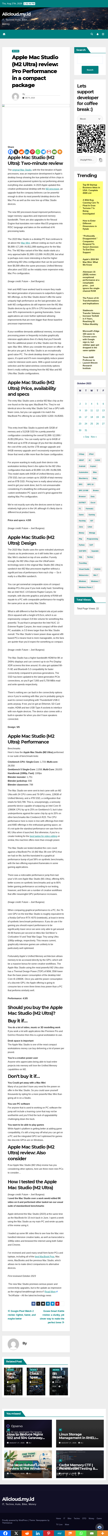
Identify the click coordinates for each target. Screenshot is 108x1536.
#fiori (91, 454)
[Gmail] (48, 151)
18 (91, 417)
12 (97, 410)
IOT (91, 521)
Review (15, 51)
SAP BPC (82, 551)
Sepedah (94, 551)
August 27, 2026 (17, 1443)
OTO (84, 1518)
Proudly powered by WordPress (15, 1520)
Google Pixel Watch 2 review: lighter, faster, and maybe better (22, 1315)
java (81, 527)
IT (8, 1430)
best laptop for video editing (43, 836)
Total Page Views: (86, 608)
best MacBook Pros (44, 1256)
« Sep (86, 437)
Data (92, 497)
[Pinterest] (32, 151)
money (81, 533)
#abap (81, 454)
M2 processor (52, 189)
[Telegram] (43, 151)
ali (30, 1443)
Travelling (83, 563)
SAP (91, 545)
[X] (16, 151)
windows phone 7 (86, 587)
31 (86, 430)
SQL (80, 557)
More (67, 1524)
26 (97, 424)
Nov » (94, 437)
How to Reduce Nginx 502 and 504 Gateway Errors (25, 1437)
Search (81, 50)
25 (91, 424)
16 (80, 417)
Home (58, 1518)
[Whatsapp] (37, 151)
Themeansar (7, 1523)
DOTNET (82, 503)
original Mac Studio (22, 170)
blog (94, 478)
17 (86, 417)
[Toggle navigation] (103, 34)
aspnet (93, 466)
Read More (50, 1291)
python (82, 545)
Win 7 (95, 575)
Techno (77, 1518)
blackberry (83, 478)
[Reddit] (21, 151)
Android (82, 466)
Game (81, 515)
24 (86, 424)
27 (103, 424)
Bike (95, 472)
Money (91, 1518)
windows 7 (95, 581)
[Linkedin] (26, 151)
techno (90, 557)
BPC (81, 484)
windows (82, 581)
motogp (92, 533)
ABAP (81, 460)
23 (80, 424)
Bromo (96, 490)
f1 (80, 509)
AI (89, 460)
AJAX (97, 460)
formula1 (89, 509)
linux (90, 527)
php (80, 539)
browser (82, 497)
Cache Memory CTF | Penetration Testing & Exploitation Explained (77, 1468)
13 (103, 410)
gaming (92, 515)
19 (97, 417)
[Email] (54, 151)
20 (103, 417)
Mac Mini (25, 243)
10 (86, 410)
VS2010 (97, 569)
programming (92, 539)
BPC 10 (90, 484)
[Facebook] (10, 151)
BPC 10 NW (83, 490)
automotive (83, 472)
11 (91, 410)
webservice (83, 575)
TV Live (59, 1524)
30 (80, 430)
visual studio (84, 569)
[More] (59, 151)
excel (93, 503)
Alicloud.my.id (16, 14)
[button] (92, 34)
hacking (82, 521)
